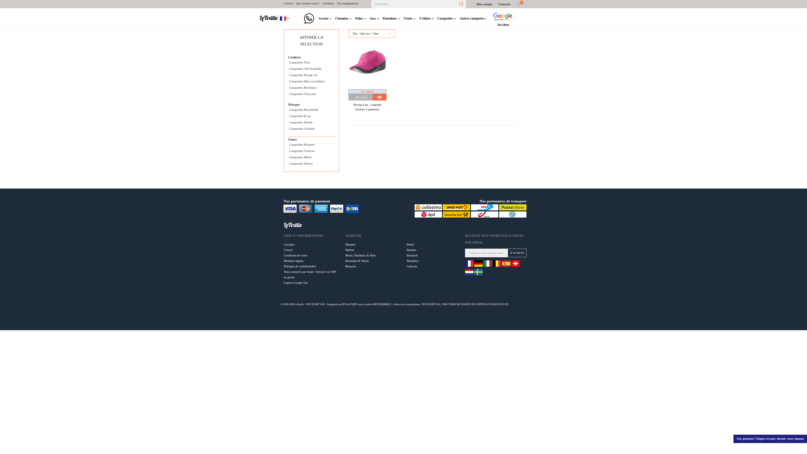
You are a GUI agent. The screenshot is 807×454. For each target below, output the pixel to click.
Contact (288, 3)
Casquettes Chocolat (302, 94)
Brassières (412, 261)
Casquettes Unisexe (302, 151)
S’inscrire (504, 4)
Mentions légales (293, 261)
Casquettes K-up (300, 116)
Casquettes (445, 18)
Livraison (328, 3)
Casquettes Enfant (301, 163)
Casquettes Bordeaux (303, 87)
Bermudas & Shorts (357, 261)
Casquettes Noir (299, 62)
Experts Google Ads (295, 282)
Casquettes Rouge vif (303, 75)
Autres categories (472, 18)
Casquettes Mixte (300, 157)
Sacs (373, 18)
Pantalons (390, 18)
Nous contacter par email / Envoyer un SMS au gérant (310, 274)
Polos (359, 18)
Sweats (324, 18)
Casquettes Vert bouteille (305, 68)
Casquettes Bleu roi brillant (307, 81)
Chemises (342, 18)
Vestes (408, 18)
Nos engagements (347, 3)
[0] (518, 4)
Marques (350, 244)
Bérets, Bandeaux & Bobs (360, 255)
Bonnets (411, 250)
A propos (289, 244)
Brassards (412, 255)
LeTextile (269, 18)
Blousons (350, 266)
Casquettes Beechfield (303, 109)
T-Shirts (425, 18)
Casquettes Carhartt (302, 128)
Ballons (349, 250)
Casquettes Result (300, 122)
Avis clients (503, 24)
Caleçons (412, 266)
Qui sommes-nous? (307, 3)
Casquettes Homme (302, 144)
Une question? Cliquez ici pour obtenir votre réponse (770, 438)
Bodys (410, 244)
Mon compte (484, 4)
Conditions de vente (295, 255)
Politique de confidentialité (300, 266)
